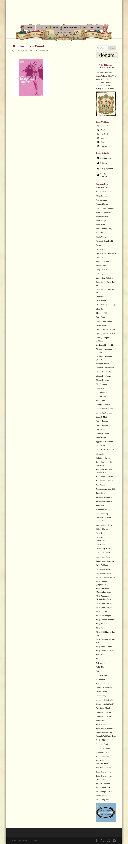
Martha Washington (103, 616)
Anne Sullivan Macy (104, 229)
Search (112, 48)
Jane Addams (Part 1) (104, 477)
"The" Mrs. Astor (102, 188)
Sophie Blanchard (103, 748)
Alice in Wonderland (104, 212)
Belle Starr (100, 257)
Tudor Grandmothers (104, 772)
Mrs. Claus (100, 655)
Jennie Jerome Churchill (105, 489)
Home (29, 27)
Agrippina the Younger (105, 208)
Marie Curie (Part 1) (104, 603)
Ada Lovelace (101, 200)
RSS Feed (104, 126)
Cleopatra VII (101, 313)
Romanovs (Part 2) (103, 716)
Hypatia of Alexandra (104, 442)
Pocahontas (100, 679)
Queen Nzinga (101, 696)
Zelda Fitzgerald (102, 800)
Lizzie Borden (101, 533)
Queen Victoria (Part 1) (105, 700)
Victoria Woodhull (103, 783)
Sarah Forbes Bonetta (104, 729)
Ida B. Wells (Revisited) (105, 450)
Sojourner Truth (102, 744)
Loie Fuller (100, 545)
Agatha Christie (102, 204)
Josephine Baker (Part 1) (105, 497)
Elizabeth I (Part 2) (103, 376)
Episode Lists (70, 27)
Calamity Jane (101, 274)
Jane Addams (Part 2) (104, 481)
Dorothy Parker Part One (105, 329)
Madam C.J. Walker (103, 569)
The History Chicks (21, 51)
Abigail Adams (102, 196)
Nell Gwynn (101, 663)
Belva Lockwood (102, 262)
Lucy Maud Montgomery (106, 561)
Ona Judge (100, 671)
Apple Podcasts (107, 130)
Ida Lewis (100, 454)
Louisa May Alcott (103, 549)
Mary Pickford (101, 624)
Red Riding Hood (103, 708)
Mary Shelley (101, 628)
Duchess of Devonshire (105, 345)
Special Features (91, 27)
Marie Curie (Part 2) (104, 607)
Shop (55, 27)
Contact (42, 27)
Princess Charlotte (103, 683)
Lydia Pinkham (102, 565)
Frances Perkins (102, 396)
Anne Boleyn (101, 220)
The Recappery (63, 32)
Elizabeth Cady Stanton (105, 368)
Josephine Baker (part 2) (105, 501)
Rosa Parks (100, 720)
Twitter (103, 142)
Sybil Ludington (102, 756)
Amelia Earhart (102, 216)
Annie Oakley (101, 233)
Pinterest (104, 146)
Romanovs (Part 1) (103, 712)
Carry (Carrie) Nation (104, 278)
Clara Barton (101, 301)
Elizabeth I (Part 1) (103, 372)
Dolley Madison (102, 325)
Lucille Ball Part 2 (103, 557)
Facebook (104, 134)
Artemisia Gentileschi (104, 241)
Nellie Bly (100, 667)
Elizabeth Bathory (103, 364)
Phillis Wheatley (102, 675)
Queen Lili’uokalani (104, 688)
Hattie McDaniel (102, 433)
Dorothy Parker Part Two (105, 334)
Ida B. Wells (101, 446)
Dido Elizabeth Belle (104, 321)
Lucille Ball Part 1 (103, 553)
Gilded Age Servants (104, 413)
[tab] (106, 158)
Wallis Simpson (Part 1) (105, 787)
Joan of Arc (100, 493)
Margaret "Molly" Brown (105, 577)
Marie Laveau (101, 611)
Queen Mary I (101, 692)
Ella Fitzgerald (101, 384)
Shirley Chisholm (103, 740)
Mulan (98, 659)
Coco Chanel (101, 317)
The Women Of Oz (103, 768)
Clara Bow (100, 309)
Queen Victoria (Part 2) (105, 704)
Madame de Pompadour (105, 573)
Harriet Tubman (102, 421)
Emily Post (100, 388)
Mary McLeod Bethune (105, 620)
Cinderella (100, 297)
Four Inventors (102, 392)
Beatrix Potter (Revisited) (106, 253)
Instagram (104, 138)
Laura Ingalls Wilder (104, 525)
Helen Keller (101, 437)
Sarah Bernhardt (102, 724)
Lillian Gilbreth (102, 529)
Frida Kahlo (100, 401)
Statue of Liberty (102, 752)
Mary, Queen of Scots (104, 651)
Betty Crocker (101, 270)
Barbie (98, 245)
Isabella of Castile (103, 458)
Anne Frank (100, 225)
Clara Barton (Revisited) (105, 305)
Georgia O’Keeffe (103, 405)
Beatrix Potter (101, 249)
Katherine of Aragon (104, 509)
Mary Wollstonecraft (104, 647)
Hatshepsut (100, 429)
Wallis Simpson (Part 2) (105, 792)
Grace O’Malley (102, 417)
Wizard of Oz (101, 796)
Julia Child (100, 505)
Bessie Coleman (102, 266)
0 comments (44, 51)
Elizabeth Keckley (103, 380)
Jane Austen (100, 485)
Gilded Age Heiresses (104, 409)
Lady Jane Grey (102, 514)
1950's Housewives (103, 192)
